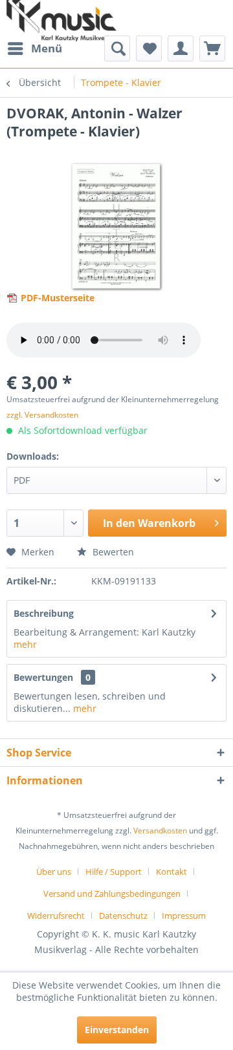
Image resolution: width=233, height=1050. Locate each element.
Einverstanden (117, 1029)
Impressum (184, 915)
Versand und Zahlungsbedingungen (112, 893)
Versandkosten (160, 830)
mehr (25, 644)
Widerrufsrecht (56, 915)
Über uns (53, 871)
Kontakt (171, 871)
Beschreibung (44, 613)
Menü (46, 48)
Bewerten (112, 552)
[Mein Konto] (181, 48)
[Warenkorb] (212, 48)
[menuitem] (34, 48)
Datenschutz (123, 915)
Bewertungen (43, 677)
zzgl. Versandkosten (42, 414)
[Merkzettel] (149, 48)
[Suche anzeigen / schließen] (117, 48)
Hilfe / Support (113, 871)
